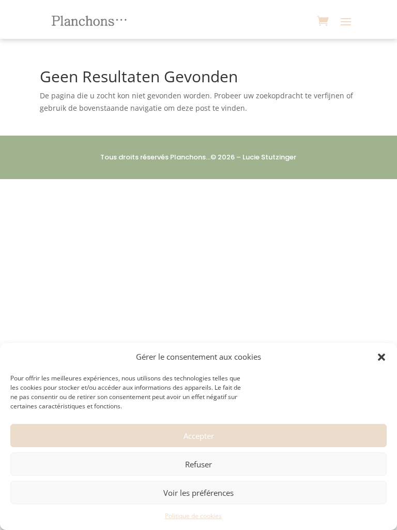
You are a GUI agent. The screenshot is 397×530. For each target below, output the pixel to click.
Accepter (199, 436)
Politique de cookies (193, 515)
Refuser (198, 464)
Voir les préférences (198, 493)
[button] (381, 357)
